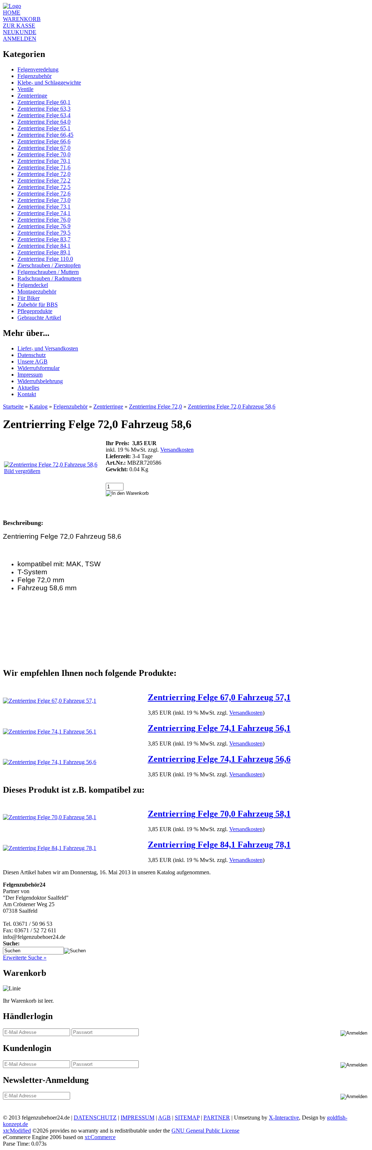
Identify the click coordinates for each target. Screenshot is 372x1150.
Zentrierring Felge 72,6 (43, 193)
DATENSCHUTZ (95, 1117)
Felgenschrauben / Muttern (48, 272)
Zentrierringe (32, 96)
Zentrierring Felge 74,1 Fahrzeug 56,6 (219, 759)
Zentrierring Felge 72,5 (43, 187)
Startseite (13, 406)
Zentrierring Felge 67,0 (43, 148)
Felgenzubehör (34, 76)
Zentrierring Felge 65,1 (43, 128)
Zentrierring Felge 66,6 (43, 141)
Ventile (25, 89)
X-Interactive (284, 1117)
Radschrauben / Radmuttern (49, 278)
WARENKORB (22, 19)
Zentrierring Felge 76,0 (43, 220)
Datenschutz (31, 355)
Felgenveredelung (37, 69)
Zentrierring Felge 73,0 (43, 200)
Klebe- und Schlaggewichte (49, 82)
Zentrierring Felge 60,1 (43, 102)
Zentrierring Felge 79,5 (43, 233)
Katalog (38, 406)
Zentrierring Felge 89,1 (43, 252)
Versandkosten (177, 450)
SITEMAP (187, 1117)
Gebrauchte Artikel (39, 318)
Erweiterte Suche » (24, 957)
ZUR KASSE (19, 25)
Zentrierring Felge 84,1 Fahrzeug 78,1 (219, 844)
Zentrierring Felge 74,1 (43, 213)
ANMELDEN (19, 39)
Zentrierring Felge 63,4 (43, 115)
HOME (11, 12)
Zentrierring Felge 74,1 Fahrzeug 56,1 (219, 728)
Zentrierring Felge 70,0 (43, 154)
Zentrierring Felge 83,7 (43, 239)
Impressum (30, 374)
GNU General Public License (205, 1131)
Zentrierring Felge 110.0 (45, 259)
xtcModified (17, 1131)
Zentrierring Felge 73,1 (43, 207)
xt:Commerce (100, 1137)
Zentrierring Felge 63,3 (43, 109)
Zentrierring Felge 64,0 (43, 122)
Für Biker (28, 298)
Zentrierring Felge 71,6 (43, 167)
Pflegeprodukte (34, 311)
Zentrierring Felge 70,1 (43, 161)
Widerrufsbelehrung (40, 381)
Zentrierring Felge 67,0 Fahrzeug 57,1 (219, 697)
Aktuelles (28, 388)
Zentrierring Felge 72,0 (43, 174)
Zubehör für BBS (37, 304)
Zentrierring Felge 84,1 (43, 246)
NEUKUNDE (19, 32)
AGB (164, 1117)
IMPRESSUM (137, 1117)
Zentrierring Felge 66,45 (45, 135)
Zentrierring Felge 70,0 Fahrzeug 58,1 (219, 813)
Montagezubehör (36, 291)
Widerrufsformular (38, 368)
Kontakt (26, 394)
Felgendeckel (32, 285)
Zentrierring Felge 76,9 (43, 226)
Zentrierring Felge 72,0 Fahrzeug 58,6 (231, 406)
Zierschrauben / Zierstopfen (49, 265)
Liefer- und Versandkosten (47, 348)
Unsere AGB (32, 361)
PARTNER (216, 1117)
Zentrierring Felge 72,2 (43, 180)
